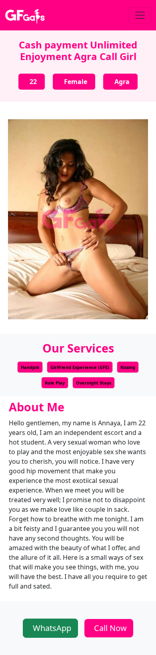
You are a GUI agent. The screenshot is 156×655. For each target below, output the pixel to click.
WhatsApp (52, 628)
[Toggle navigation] (140, 15)
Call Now (110, 628)
